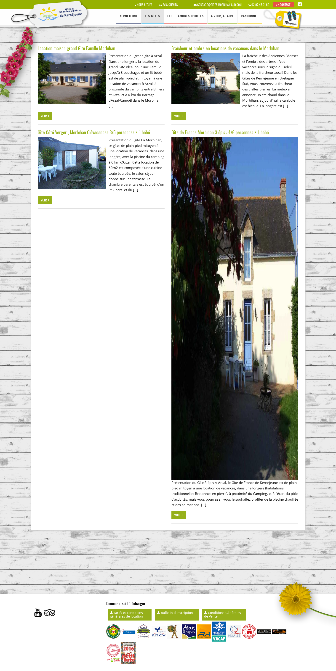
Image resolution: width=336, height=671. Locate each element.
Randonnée (249, 15)
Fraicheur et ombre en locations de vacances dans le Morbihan (225, 48)
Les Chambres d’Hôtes (185, 15)
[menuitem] (128, 16)
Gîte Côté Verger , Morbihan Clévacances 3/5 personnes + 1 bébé (94, 132)
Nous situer (144, 5)
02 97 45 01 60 (260, 5)
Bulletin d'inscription (176, 612)
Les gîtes (152, 15)
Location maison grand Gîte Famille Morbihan (76, 48)
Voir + (44, 115)
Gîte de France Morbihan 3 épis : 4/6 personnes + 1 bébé (220, 132)
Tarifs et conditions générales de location (126, 614)
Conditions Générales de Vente (222, 614)
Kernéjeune (129, 15)
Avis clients (170, 5)
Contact (285, 5)
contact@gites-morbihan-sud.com (219, 5)
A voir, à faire (222, 15)
